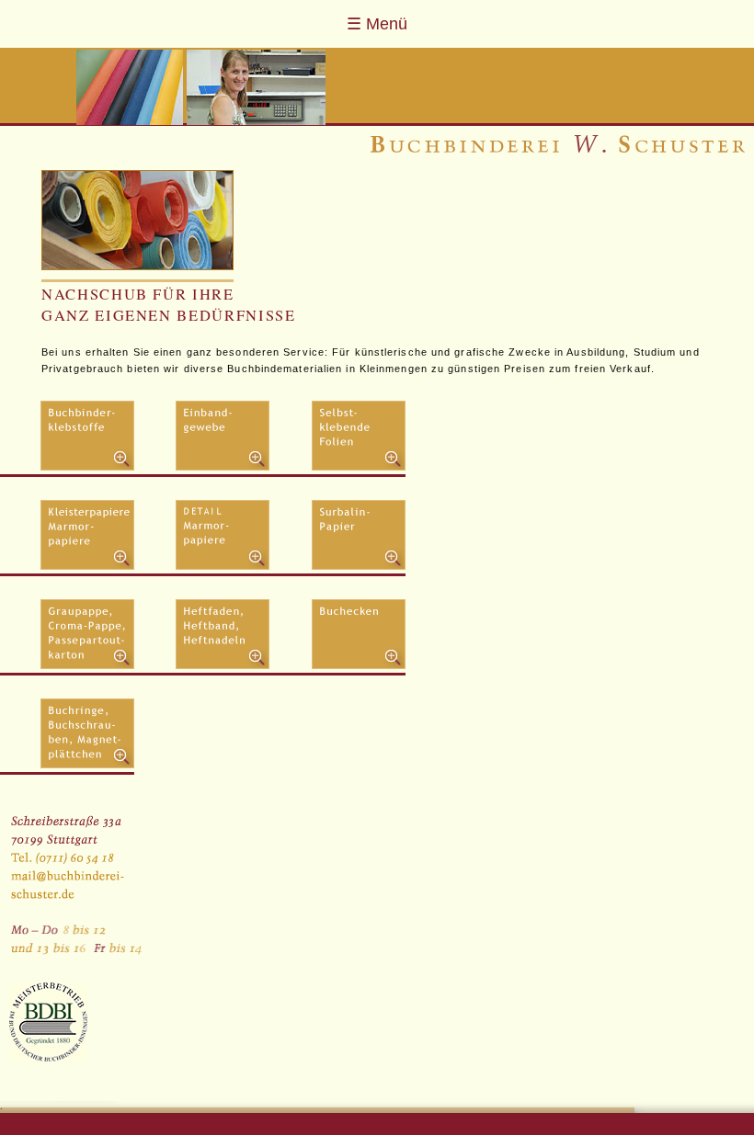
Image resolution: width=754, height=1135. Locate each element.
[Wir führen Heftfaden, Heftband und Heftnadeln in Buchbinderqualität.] (222, 666)
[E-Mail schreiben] (76, 861)
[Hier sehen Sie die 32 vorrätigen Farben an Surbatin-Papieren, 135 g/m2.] (359, 567)
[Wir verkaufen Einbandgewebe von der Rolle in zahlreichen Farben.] (222, 467)
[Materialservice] (137, 220)
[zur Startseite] (558, 149)
